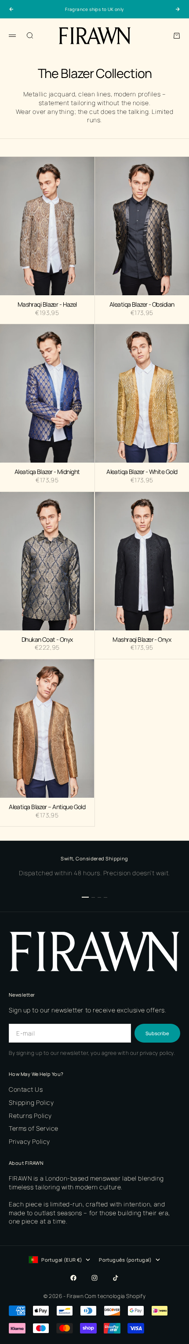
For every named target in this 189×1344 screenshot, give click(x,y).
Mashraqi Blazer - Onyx (142, 640)
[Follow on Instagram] (94, 1277)
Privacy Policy (29, 1141)
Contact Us (26, 1089)
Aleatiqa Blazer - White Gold (141, 472)
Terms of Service (33, 1128)
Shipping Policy (31, 1102)
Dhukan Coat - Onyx (47, 640)
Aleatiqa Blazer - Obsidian (141, 305)
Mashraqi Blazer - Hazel (47, 305)
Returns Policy (30, 1115)
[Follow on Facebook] (73, 1277)
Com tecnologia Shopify (115, 1296)
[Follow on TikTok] (115, 1277)
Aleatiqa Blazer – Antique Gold (47, 807)
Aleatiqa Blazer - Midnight (47, 472)
